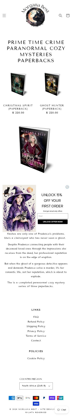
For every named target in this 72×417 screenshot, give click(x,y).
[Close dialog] (67, 186)
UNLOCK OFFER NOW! (52, 221)
